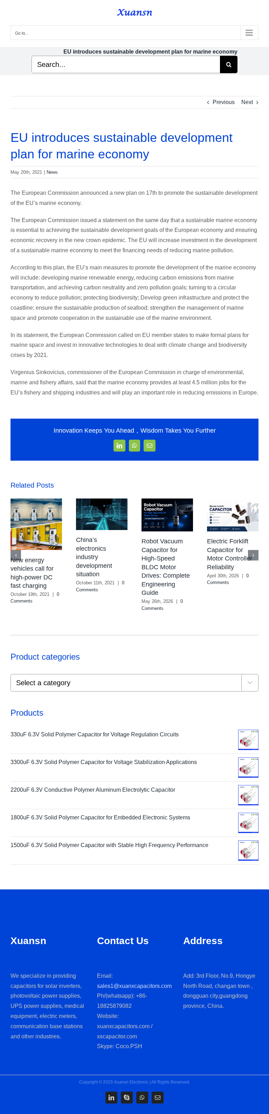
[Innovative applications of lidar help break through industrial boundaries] (36, 501)
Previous (224, 102)
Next (247, 102)
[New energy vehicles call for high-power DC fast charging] (101, 501)
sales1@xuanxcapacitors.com (134, 986)
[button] (16, 555)
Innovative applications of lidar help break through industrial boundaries (35, 558)
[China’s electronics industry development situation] (167, 501)
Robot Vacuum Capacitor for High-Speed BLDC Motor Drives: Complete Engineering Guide (231, 567)
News (52, 172)
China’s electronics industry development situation (160, 557)
